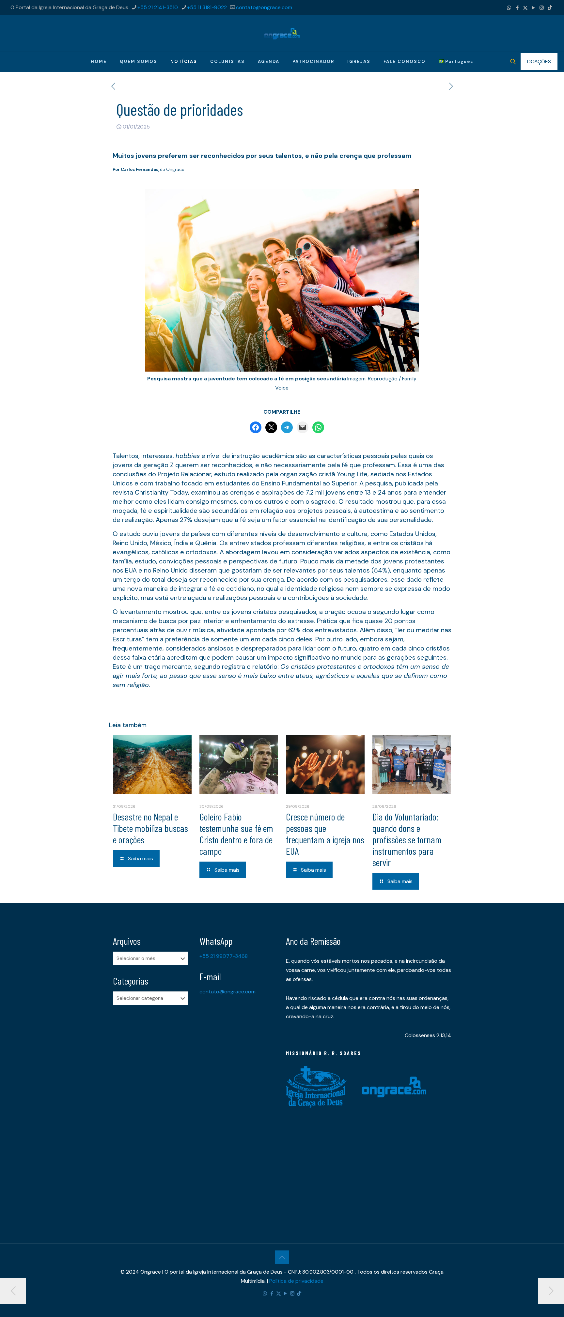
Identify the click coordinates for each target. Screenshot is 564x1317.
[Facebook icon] (517, 8)
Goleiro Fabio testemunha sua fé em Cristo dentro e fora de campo (236, 834)
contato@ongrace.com (264, 7)
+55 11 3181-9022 (207, 7)
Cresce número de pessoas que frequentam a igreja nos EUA (325, 834)
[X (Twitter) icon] (525, 8)
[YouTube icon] (533, 8)
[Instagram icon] (541, 8)
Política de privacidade (296, 1281)
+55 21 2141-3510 (157, 7)
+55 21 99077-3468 (223, 956)
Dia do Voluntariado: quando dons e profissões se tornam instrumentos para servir (407, 839)
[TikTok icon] (549, 8)
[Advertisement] (152, 1113)
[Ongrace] (282, 33)
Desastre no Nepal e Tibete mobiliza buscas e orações (150, 828)
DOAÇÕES (539, 61)
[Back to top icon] (282, 1257)
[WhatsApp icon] (509, 8)
